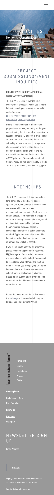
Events (20, 366)
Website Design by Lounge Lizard (18, 489)
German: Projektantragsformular (20, 119)
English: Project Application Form (21, 115)
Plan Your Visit (12, 403)
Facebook (10, 416)
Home (10, 37)
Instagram (10, 421)
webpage (14, 298)
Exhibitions (22, 371)
